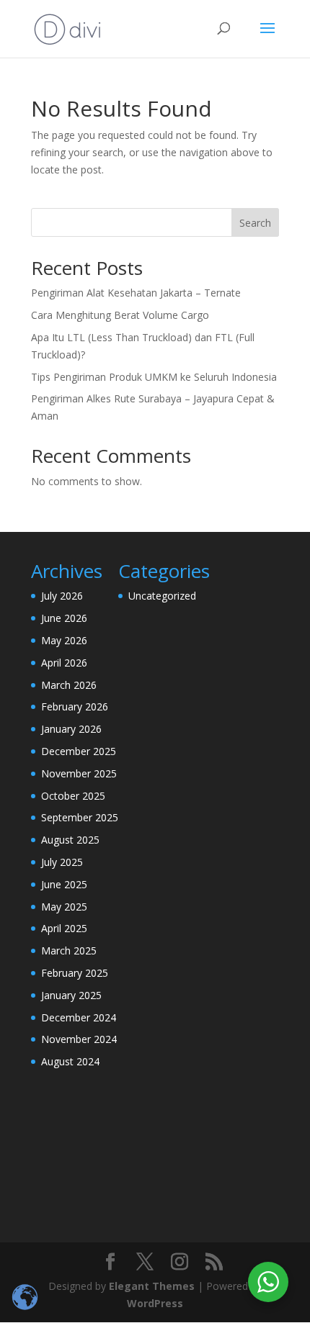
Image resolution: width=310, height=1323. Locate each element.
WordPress (155, 1303)
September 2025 (79, 817)
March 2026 (69, 685)
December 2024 (78, 1017)
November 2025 (79, 773)
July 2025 (62, 862)
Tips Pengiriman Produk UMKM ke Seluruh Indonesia (154, 377)
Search (255, 223)
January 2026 (71, 729)
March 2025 (69, 950)
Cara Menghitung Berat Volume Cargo (120, 315)
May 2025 (64, 906)
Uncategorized (162, 595)
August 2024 (70, 1061)
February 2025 (74, 973)
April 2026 (64, 662)
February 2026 (74, 706)
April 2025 (64, 928)
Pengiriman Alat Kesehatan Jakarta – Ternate (136, 292)
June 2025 (64, 884)
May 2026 (64, 640)
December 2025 (78, 751)
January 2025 (71, 995)
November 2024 (79, 1039)
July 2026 (62, 595)
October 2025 (73, 796)
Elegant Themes (152, 1286)
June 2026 (64, 618)
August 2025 (70, 839)
